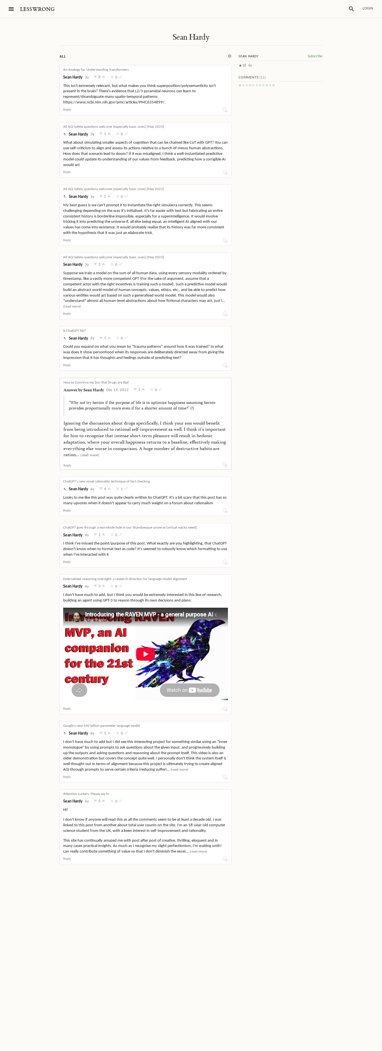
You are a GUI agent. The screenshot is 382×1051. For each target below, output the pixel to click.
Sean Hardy (191, 37)
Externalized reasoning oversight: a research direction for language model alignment (125, 579)
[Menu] (11, 9)
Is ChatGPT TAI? (74, 331)
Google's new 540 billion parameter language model (101, 726)
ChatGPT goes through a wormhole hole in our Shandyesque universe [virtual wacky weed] (130, 527)
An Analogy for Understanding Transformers (96, 70)
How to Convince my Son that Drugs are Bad (96, 382)
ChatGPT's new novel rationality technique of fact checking (106, 481)
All (63, 56)
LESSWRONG (37, 9)
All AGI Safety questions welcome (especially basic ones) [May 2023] (113, 127)
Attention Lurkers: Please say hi (86, 794)
